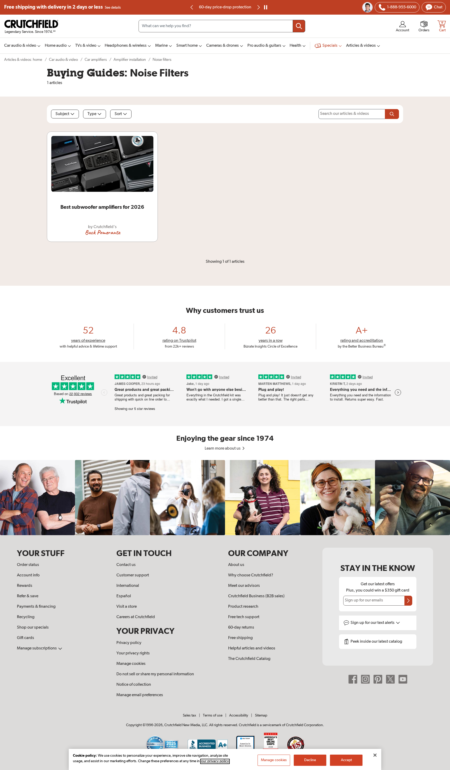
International (127, 586)
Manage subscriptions (37, 648)
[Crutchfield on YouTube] (403, 679)
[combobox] (222, 26)
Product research (243, 607)
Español (123, 596)
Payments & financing (36, 607)
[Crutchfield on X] (390, 679)
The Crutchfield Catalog (249, 659)
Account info (28, 575)
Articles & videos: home (23, 60)
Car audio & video (63, 60)
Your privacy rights (133, 653)
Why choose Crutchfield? (250, 575)
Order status (28, 565)
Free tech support (243, 617)
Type (92, 114)
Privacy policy (128, 643)
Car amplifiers (96, 60)
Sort (118, 114)
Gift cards (25, 638)
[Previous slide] (192, 7)
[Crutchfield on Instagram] (365, 679)
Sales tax (189, 715)
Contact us (126, 565)
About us (236, 565)
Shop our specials (33, 627)
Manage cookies (131, 664)
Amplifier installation (130, 60)
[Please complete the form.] (392, 114)
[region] (225, 497)
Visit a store (126, 607)
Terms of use (212, 715)
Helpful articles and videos (251, 648)
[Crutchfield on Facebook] (353, 679)
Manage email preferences (139, 695)
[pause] (265, 7)
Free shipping (62, 7)
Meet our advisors (244, 586)
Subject (62, 114)
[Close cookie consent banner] (375, 755)
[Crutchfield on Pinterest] (378, 679)
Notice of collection (133, 685)
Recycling (25, 617)
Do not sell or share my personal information (155, 674)
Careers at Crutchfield (135, 617)
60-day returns (247, 7)
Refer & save (27, 596)
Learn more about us (223, 448)
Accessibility (238, 715)
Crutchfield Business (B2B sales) (256, 596)
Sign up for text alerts (373, 623)
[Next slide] (258, 7)
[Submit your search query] (299, 26)
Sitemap (261, 715)
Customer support (132, 575)
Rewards (24, 586)
